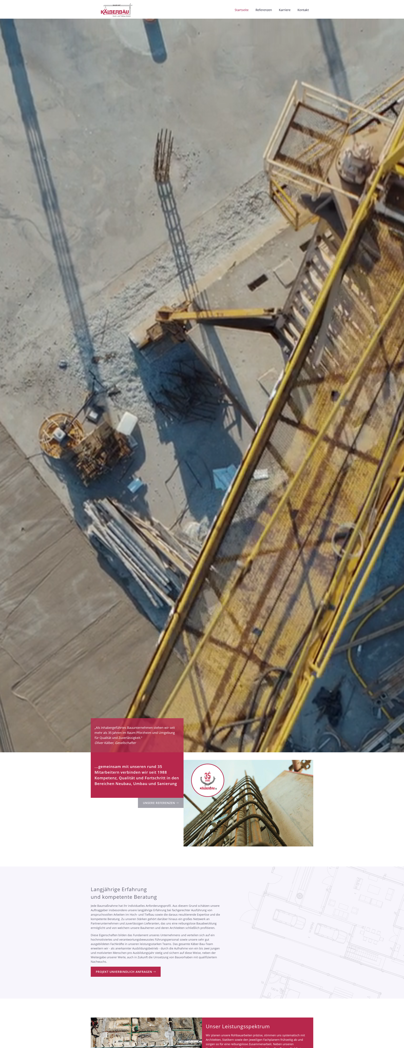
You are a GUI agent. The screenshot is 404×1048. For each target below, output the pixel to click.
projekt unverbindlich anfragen (124, 972)
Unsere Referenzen (159, 803)
